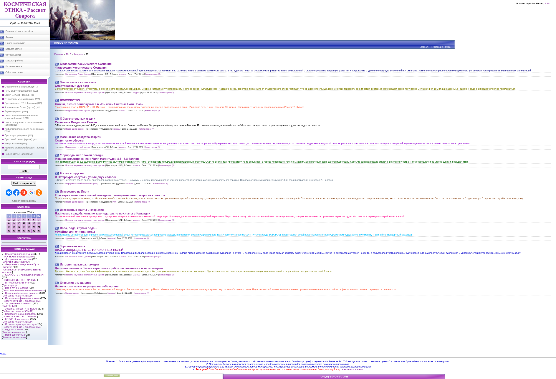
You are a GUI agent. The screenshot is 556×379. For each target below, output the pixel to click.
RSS (547, 3)
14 (39, 223)
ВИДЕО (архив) (13, 143)
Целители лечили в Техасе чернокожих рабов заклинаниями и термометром (109, 268)
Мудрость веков (14, 329)
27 (34, 231)
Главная (424, 47)
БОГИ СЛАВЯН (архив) (17, 95)
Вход (447, 47)
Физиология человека (14, 337)
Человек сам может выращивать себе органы (87, 286)
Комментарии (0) (153, 74)
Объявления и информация (20, 86)
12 (29, 223)
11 (24, 223)
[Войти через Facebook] (16, 192)
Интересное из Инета (17, 282)
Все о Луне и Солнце (16, 288)
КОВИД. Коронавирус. (17, 319)
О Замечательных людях (77, 118)
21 (39, 227)
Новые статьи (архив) (17, 154)
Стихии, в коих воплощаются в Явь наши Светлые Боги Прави (99, 104)
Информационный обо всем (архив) (25, 129)
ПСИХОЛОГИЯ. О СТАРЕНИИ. (20, 280)
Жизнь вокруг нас (72, 173)
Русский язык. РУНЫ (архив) (21, 103)
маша (3, 353)
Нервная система (15, 334)
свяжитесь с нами (352, 369)
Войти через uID (24, 183)
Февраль (78, 54)
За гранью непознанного (18, 303)
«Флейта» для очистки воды (75, 231)
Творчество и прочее (14, 332)
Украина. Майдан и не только (21, 308)
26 (29, 231)
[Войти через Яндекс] (23, 192)
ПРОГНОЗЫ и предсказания (18, 256)
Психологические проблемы (20, 314)
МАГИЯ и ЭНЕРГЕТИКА (16, 261)
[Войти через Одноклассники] (39, 192)
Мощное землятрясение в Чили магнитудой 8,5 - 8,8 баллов (97, 158)
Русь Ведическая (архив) (19, 90)
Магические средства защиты (80, 136)
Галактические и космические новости (24, 290)
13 (34, 223)
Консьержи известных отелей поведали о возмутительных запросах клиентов (110, 195)
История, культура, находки (20, 324)
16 (14, 227)
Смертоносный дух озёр (72, 85)
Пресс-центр (10, 285)
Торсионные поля (72, 246)
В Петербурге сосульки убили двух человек (85, 177)
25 (24, 231)
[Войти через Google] (31, 192)
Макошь (122, 74)
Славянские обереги (69, 140)
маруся (136, 92)
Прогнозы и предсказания (19, 254)
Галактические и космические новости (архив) (21, 116)
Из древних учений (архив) (20, 99)
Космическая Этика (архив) (20, 107)
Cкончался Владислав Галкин (76, 122)
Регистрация (436, 47)
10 (19, 223)
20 (34, 227)
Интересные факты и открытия (22, 298)
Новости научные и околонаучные (22, 301)
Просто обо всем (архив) (18, 139)
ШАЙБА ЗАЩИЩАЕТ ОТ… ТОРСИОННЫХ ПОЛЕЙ (89, 250)
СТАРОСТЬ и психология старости (24, 275)
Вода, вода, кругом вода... (78, 228)
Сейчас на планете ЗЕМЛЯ (18, 295)
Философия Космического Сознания (86, 64)
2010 (68, 54)
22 (9, 231)
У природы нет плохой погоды (81, 155)
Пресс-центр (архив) (16, 135)
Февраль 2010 (24, 212)
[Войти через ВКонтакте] (9, 192)
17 (19, 227)
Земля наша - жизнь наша (78, 82)
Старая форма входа (24, 200)
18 (24, 227)
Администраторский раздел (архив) (24, 147)
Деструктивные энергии (18, 259)
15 (9, 227)
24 (19, 231)
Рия (114, 202)
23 (14, 231)
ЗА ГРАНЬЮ (9, 306)
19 (29, 227)
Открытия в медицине (75, 282)
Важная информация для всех (22, 293)
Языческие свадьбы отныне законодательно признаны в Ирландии (102, 213)
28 (39, 231)
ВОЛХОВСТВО (70, 100)
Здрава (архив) (13, 111)
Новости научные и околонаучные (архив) (84, 92)
